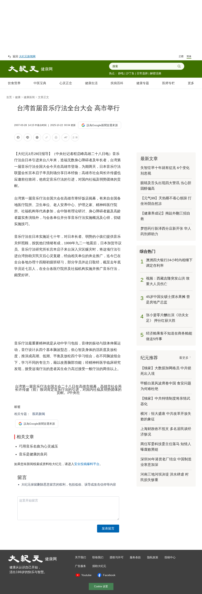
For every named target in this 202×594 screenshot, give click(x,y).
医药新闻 (38, 414)
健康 (18, 97)
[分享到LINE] (28, 138)
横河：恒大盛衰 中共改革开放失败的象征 (165, 416)
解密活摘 (155, 73)
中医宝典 (40, 83)
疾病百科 (117, 83)
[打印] (56, 138)
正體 (181, 56)
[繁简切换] (75, 138)
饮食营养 (14, 83)
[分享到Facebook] (18, 138)
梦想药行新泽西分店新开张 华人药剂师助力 (165, 231)
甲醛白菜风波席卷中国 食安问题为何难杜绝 (165, 386)
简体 (189, 56)
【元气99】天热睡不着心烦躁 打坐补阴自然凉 (166, 201)
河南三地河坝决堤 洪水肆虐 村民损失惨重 (164, 477)
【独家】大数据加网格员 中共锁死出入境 (165, 371)
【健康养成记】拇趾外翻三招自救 (165, 216)
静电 (121, 73)
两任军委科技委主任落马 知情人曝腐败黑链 (165, 446)
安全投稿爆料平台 (86, 464)
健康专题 (142, 83)
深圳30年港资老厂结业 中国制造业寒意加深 (166, 462)
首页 (9, 97)
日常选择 (142, 73)
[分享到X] (37, 138)
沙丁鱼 (130, 73)
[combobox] (144, 66)
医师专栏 (168, 83)
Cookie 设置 (101, 586)
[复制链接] (46, 137)
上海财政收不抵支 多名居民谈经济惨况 (165, 431)
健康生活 (91, 83)
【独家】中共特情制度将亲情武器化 (165, 401)
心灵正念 (65, 83)
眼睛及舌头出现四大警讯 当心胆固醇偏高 (165, 185)
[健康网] (23, 69)
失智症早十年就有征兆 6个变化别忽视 (165, 170)
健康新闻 (29, 97)
